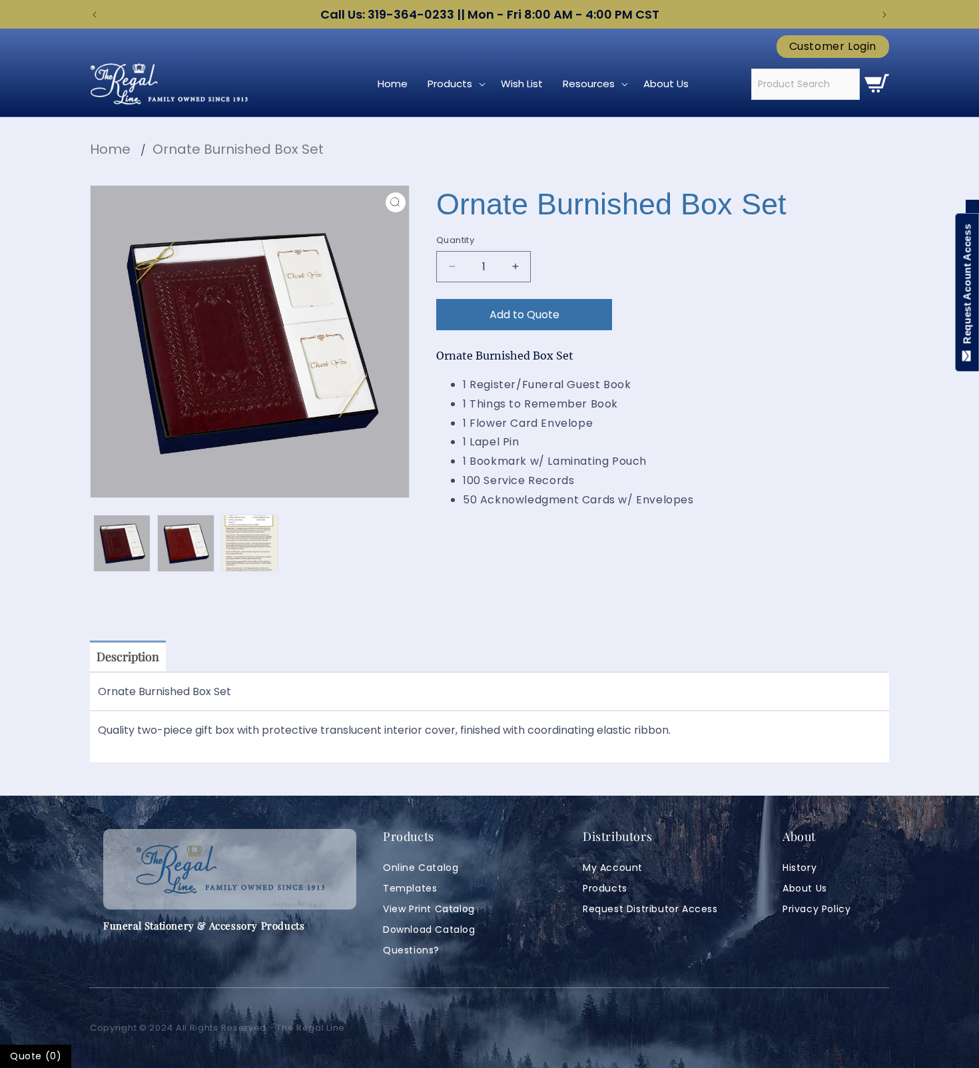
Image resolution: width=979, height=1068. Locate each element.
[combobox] (805, 84)
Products (605, 888)
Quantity (455, 240)
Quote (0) (35, 1056)
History (799, 867)
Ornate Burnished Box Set (238, 149)
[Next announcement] (884, 14)
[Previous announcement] (94, 14)
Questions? (411, 950)
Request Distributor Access (650, 909)
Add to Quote (524, 314)
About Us (805, 888)
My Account (613, 867)
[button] (454, 84)
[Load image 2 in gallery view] (185, 543)
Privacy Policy (816, 909)
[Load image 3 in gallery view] (249, 543)
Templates (410, 888)
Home (110, 149)
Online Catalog (420, 867)
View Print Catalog (429, 909)
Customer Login (832, 46)
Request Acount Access (967, 287)
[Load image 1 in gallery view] (122, 543)
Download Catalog (429, 929)
